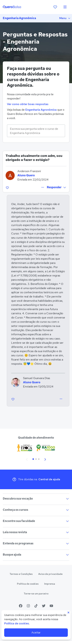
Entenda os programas (18, 543)
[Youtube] (51, 606)
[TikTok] (36, 606)
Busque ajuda (12, 554)
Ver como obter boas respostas (27, 104)
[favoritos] (55, 7)
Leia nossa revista (15, 532)
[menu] (65, 7)
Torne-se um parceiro (36, 593)
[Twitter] (44, 606)
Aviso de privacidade (50, 574)
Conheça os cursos (15, 510)
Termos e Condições (21, 574)
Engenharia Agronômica (19, 18)
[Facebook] (20, 606)
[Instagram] (28, 606)
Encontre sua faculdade (19, 521)
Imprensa (49, 583)
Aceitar (36, 632)
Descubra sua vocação (18, 498)
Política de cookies (28, 583)
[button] (56, 187)
